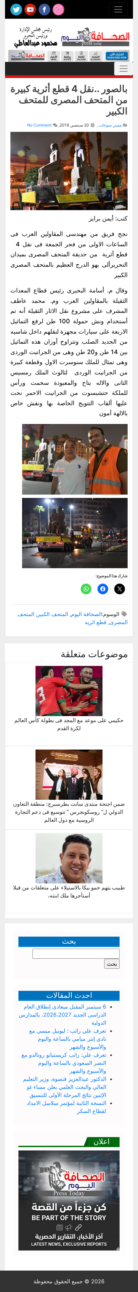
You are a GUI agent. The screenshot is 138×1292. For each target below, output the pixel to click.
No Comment (39, 124)
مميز (118, 124)
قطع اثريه (96, 622)
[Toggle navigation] (118, 9)
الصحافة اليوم (86, 614)
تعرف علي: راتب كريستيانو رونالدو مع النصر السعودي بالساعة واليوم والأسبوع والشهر (63, 1062)
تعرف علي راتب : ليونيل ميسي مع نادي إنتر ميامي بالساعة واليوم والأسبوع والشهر (67, 1038)
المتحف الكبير (52, 614)
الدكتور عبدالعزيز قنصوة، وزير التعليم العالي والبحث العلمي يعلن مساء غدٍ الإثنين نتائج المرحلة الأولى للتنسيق (64, 1086)
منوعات (105, 124)
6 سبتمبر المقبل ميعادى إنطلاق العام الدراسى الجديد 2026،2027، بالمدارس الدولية (62, 1014)
